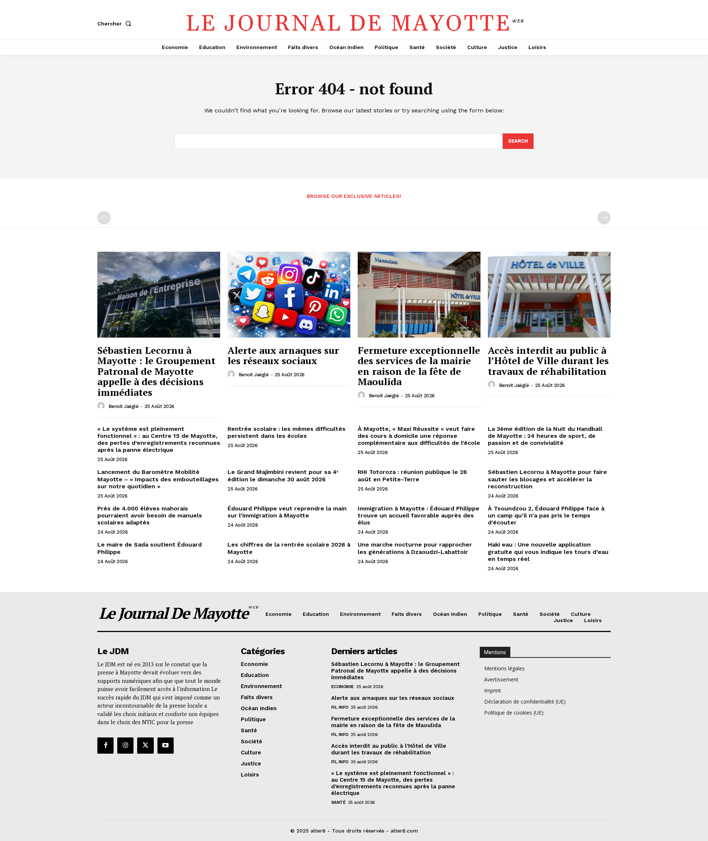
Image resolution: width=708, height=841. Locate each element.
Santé (338, 802)
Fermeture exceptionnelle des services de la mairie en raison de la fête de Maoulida (419, 366)
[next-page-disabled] (604, 217)
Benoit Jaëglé (123, 406)
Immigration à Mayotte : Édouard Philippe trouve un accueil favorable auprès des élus (418, 515)
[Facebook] (105, 745)
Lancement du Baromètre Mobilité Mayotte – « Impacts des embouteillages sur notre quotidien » (158, 478)
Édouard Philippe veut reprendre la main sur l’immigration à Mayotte (287, 512)
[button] (115, 23)
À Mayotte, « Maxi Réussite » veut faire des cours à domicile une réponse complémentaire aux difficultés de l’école (419, 435)
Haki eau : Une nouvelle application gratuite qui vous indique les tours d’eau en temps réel (548, 551)
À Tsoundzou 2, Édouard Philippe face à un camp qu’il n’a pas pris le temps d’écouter (546, 515)
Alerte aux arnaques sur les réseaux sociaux (283, 355)
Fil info (339, 707)
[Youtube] (165, 745)
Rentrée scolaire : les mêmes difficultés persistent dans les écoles (287, 432)
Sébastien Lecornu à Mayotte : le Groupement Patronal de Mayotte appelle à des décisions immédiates (156, 371)
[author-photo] (102, 406)
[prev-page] (104, 217)
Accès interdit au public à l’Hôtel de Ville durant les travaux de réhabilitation (548, 360)
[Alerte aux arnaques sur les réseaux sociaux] (289, 295)
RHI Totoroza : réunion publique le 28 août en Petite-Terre (412, 475)
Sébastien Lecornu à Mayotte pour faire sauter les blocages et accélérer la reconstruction (547, 478)
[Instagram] (125, 745)
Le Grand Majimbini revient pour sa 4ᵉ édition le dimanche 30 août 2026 (283, 475)
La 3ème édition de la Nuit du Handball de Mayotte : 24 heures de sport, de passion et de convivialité (545, 435)
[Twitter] (145, 745)
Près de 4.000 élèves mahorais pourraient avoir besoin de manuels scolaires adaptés (149, 515)
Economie (342, 686)
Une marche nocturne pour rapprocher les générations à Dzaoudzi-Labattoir (415, 548)
